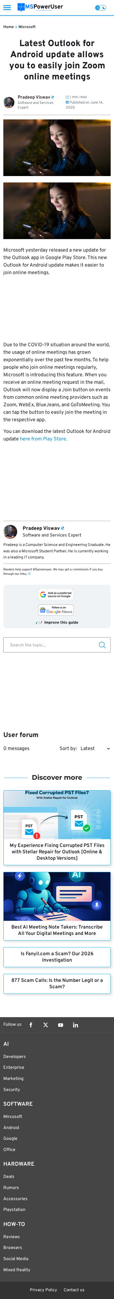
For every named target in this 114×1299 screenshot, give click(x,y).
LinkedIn (75, 1024)
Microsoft (27, 27)
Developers (14, 1057)
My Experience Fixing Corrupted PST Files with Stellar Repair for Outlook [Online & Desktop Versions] (57, 852)
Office (9, 1150)
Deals (8, 1177)
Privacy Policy (43, 1290)
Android (11, 1128)
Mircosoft (12, 1117)
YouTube (60, 1024)
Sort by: (68, 749)
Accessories (15, 1199)
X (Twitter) (45, 1024)
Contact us (74, 1290)
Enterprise (13, 1067)
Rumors (11, 1188)
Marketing (13, 1079)
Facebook (30, 1024)
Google (10, 1139)
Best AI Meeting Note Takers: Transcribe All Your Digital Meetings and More (57, 930)
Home (8, 27)
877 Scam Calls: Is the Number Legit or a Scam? (57, 983)
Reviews (11, 1237)
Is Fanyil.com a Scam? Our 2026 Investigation (57, 957)
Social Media (15, 1259)
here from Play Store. (43, 439)
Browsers (12, 1248)
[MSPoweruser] (40, 7)
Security (11, 1090)
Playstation (14, 1210)
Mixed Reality (16, 1270)
